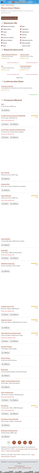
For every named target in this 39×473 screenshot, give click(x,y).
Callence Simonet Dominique (9, 54)
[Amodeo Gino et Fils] (19, 309)
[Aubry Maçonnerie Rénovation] (19, 335)
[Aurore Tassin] (19, 359)
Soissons (24, 34)
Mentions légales (12, 467)
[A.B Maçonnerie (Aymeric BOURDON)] (19, 118)
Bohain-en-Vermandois (9, 26)
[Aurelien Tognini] (19, 348)
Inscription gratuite (26, 467)
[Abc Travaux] (19, 174)
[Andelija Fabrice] (19, 322)
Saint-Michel (25, 29)
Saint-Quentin (25, 32)
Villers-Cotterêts (26, 43)
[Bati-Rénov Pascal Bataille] (19, 420)
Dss (2, 66)
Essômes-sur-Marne (8, 37)
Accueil (2, 2)
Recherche (37, 2)
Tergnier (24, 37)
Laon (23, 26)
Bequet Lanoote (24, 54)
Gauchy (5, 43)
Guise (4, 45)
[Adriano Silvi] (19, 185)
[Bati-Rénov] (19, 408)
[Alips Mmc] (19, 252)
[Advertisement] (19, 289)
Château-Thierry (7, 29)
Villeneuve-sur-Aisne (27, 40)
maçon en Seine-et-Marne (13, 450)
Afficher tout (19, 77)
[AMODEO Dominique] (19, 266)
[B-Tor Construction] (19, 395)
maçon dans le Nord (22, 449)
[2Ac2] (19, 105)
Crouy (4, 34)
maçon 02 (13, 456)
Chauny (5, 32)
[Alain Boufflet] (19, 240)
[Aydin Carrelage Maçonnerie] (19, 382)
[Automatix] (19, 371)
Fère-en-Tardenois (7, 40)
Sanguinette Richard (7, 86)
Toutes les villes (26, 45)
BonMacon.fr (21, 466)
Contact (19, 467)
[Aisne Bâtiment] (19, 198)
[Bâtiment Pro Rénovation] (19, 432)
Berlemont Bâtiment (25, 66)
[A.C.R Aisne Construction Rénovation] (19, 132)
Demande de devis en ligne (9, 18)
